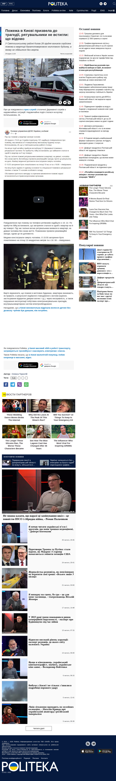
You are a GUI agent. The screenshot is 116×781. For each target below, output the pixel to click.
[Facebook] (60, 102)
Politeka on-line (59, 10)
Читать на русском (66, 53)
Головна (5, 10)
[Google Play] (105, 751)
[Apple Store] (87, 751)
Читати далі (38, 728)
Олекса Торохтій (19, 374)
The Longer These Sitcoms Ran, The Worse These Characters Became (100, 190)
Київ (71, 10)
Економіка (25, 10)
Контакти (44, 758)
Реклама (36, 758)
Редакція (27, 758)
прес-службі (30, 109)
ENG (102, 10)
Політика (36, 10)
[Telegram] (105, 3)
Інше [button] (110, 10)
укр (4, 4)
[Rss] (101, 3)
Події (93, 10)
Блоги (46, 10)
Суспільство (82, 10)
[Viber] (69, 102)
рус (11, 4)
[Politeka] (58, 4)
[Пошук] (114, 3)
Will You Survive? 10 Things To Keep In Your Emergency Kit (100, 234)
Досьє (15, 10)
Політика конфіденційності (12, 758)
